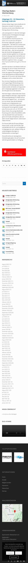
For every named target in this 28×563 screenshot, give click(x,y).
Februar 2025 (5, 302)
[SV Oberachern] (11, 3)
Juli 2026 (4, 266)
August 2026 (5, 264)
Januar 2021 (5, 403)
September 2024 (6, 312)
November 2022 (6, 359)
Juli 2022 (4, 367)
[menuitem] (24, 3)
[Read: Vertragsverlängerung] (3, 243)
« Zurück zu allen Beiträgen (9, 414)
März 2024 (5, 325)
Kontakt (4, 480)
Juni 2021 (4, 394)
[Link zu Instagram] (14, 561)
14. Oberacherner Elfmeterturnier (13, 225)
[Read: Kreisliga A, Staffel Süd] (3, 196)
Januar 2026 (5, 279)
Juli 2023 (4, 342)
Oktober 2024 (6, 310)
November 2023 (6, 333)
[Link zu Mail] (24, 561)
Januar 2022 (5, 380)
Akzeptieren (10, 553)
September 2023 (6, 338)
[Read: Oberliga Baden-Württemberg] (3, 200)
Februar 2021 (5, 401)
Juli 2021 (4, 392)
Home (3, 477)
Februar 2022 (5, 377)
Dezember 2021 (6, 382)
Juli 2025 (4, 291)
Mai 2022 (4, 371)
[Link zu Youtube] (18, 561)
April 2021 (5, 398)
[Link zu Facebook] (8, 561)
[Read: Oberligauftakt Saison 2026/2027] (3, 217)
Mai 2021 (4, 396)
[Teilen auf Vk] (21, 165)
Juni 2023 (4, 344)
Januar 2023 (5, 354)
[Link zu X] (11, 561)
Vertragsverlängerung (11, 243)
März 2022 (5, 375)
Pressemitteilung (9, 251)
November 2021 (6, 384)
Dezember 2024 (6, 306)
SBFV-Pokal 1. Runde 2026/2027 (13, 208)
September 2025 (6, 287)
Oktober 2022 (6, 361)
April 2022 (5, 373)
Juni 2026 (4, 268)
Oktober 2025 (6, 285)
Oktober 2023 (6, 335)
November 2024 (6, 308)
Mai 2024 (4, 321)
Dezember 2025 (6, 281)
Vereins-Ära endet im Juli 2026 (12, 234)
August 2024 (5, 314)
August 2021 (5, 390)
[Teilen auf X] (6, 165)
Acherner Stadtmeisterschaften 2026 (14, 230)
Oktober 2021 (6, 386)
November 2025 (6, 283)
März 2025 (5, 300)
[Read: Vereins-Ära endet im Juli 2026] (3, 235)
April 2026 (5, 272)
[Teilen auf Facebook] (3, 165)
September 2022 (6, 363)
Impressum (5, 485)
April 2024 (5, 323)
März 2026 (5, 275)
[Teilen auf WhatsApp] (9, 165)
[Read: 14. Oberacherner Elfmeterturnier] (3, 226)
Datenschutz (5, 488)
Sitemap (4, 491)
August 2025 (5, 289)
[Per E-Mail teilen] (24, 165)
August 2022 (5, 365)
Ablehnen (18, 553)
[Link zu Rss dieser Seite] (21, 561)
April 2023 (5, 348)
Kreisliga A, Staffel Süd (11, 195)
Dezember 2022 (6, 356)
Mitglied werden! (6, 482)
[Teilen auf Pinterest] (12, 165)
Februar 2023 (5, 352)
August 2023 (5, 340)
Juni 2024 (4, 319)
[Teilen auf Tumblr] (18, 165)
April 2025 (5, 298)
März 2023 (5, 350)
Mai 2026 (4, 270)
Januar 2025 (5, 304)
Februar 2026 (5, 277)
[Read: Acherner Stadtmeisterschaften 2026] (3, 230)
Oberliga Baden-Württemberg (12, 200)
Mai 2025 (4, 296)
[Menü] (24, 3)
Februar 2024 (5, 327)
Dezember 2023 (6, 331)
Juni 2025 (4, 293)
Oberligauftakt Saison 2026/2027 (13, 217)
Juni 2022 (4, 369)
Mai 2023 (4, 346)
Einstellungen (14, 557)
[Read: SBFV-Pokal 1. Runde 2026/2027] (3, 209)
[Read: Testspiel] (3, 222)
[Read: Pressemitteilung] (3, 252)
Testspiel (8, 221)
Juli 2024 (4, 317)
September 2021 (6, 388)
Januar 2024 (5, 329)
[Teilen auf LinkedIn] (15, 165)
